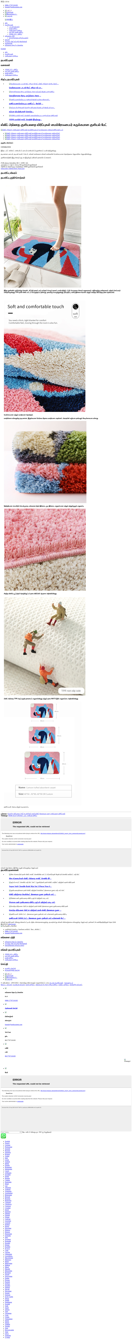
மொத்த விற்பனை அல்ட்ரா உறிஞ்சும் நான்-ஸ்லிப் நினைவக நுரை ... (35, 910)
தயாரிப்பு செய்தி (10, 968)
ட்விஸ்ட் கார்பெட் (63, 985)
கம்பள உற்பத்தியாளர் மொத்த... (21, 112)
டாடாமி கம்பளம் (14, 27)
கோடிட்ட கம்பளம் (6, 985)
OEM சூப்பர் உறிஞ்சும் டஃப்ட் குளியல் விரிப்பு (22, 815)
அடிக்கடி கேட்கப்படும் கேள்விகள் (16, 41)
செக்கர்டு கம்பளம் (76, 985)
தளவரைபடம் (68, 983)
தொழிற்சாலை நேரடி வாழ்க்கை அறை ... (25, 96)
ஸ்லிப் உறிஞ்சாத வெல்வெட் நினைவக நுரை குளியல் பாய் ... (32, 894)
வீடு (6, 23)
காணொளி (8, 43)
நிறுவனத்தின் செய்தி (12, 970)
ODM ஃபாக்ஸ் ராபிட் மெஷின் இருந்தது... (25, 119)
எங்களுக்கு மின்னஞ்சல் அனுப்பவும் (13, 168)
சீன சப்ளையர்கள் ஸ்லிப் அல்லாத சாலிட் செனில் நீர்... (30, 878)
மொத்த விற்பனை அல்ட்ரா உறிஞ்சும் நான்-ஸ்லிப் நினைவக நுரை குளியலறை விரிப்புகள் (36, 814)
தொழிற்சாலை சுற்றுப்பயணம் (18, 38)
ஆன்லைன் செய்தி (11, 1008)
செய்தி (7, 40)
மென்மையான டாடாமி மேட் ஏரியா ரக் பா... (25, 88)
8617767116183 (10, 1056)
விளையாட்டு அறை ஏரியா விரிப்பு (46, 985)
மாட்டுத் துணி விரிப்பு (16, 32)
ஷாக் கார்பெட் (30, 985)
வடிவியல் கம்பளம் (19, 985)
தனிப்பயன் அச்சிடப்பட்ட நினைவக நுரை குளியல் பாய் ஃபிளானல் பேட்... (37, 918)
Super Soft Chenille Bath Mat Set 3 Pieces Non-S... (30, 886)
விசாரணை (12, 924)
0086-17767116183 (11, 5)
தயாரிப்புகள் (9, 25)
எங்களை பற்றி (10, 36)
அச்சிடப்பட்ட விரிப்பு (15, 34)
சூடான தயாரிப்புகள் (56, 983)
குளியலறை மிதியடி (15, 30)
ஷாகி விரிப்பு (13, 28)
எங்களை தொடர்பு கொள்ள (14, 45)
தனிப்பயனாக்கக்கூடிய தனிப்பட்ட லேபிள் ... (26, 104)
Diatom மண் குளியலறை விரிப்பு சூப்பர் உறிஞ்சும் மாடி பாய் (32, 902)
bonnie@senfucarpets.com (13, 7)
